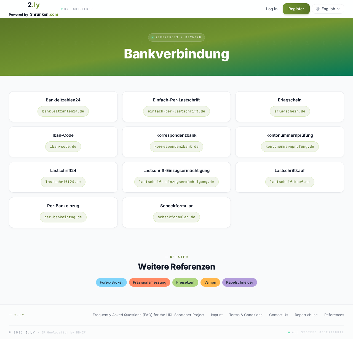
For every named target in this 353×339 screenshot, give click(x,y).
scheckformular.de (176, 217)
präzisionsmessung (149, 282)
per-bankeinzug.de (63, 217)
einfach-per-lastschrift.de (176, 111)
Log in (271, 8)
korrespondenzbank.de (176, 146)
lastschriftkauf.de (290, 181)
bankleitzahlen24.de (63, 111)
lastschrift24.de (63, 181)
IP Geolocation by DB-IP (63, 332)
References (334, 315)
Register (296, 8)
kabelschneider (239, 282)
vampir (210, 282)
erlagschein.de (289, 111)
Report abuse (306, 315)
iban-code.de (63, 146)
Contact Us (278, 315)
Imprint (217, 315)
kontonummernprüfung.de (290, 146)
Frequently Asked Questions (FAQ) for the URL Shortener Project (148, 315)
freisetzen (185, 282)
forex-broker (111, 282)
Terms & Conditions (246, 315)
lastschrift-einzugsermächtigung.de (176, 181)
